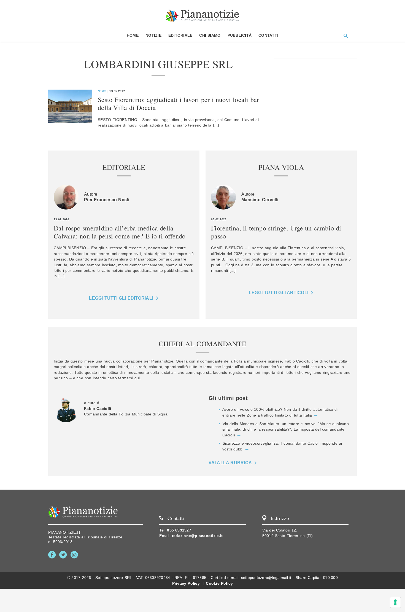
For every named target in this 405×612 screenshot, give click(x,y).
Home (133, 35)
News (102, 91)
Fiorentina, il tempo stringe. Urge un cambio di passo (276, 232)
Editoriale (180, 35)
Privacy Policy (186, 583)
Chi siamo (209, 35)
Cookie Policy (219, 583)
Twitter (64, 555)
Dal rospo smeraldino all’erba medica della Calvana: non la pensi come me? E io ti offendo (120, 232)
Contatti (268, 35)
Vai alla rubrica (230, 462)
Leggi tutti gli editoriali (121, 298)
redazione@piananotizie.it (197, 535)
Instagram (75, 555)
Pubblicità (240, 35)
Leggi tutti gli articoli (278, 292)
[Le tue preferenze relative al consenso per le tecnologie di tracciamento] (395, 602)
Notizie (153, 35)
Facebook (53, 555)
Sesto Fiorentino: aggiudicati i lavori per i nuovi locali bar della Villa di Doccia (178, 103)
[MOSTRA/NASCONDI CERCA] (345, 36)
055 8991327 (179, 530)
